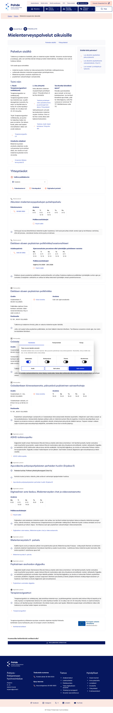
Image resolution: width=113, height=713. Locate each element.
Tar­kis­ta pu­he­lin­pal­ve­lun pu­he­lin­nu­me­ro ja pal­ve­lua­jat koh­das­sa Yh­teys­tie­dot (44, 104)
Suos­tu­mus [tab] (31, 342)
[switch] (47, 362)
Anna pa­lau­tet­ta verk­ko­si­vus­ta (57, 642)
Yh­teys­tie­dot (63, 42)
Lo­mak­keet (92, 683)
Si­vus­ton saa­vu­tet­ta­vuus (71, 693)
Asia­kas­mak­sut (68, 678)
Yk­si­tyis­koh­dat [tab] (56, 342)
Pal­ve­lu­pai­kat (36, 188)
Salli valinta (56, 368)
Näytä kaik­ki (39, 223)
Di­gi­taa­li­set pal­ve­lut (54, 188)
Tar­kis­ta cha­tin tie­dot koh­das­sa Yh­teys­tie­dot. (44, 126)
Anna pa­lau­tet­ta (94, 680)
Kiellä (32, 368)
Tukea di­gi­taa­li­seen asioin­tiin (69, 686)
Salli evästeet (80, 368)
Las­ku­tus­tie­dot (67, 680)
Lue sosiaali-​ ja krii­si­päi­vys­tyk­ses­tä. (93, 68)
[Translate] (82, 3)
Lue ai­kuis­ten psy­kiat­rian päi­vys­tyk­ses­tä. (92, 56)
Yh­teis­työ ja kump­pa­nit (70, 690)
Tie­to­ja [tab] (81, 342)
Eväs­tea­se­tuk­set (94, 691)
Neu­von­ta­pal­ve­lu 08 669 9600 (46, 685)
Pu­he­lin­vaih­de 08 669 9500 (45, 677)
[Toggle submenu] (58, 9)
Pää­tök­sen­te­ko (67, 683)
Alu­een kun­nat (94, 678)
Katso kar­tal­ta (40, 299)
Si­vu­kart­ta (92, 686)
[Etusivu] (32, 9)
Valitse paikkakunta (20, 177)
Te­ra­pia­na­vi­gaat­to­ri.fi (21, 135)
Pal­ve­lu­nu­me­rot (19, 188)
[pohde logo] (14, 6)
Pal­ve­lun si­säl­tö (50, 42)
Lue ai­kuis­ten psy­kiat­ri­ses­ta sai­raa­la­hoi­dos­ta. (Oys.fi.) (93, 62)
